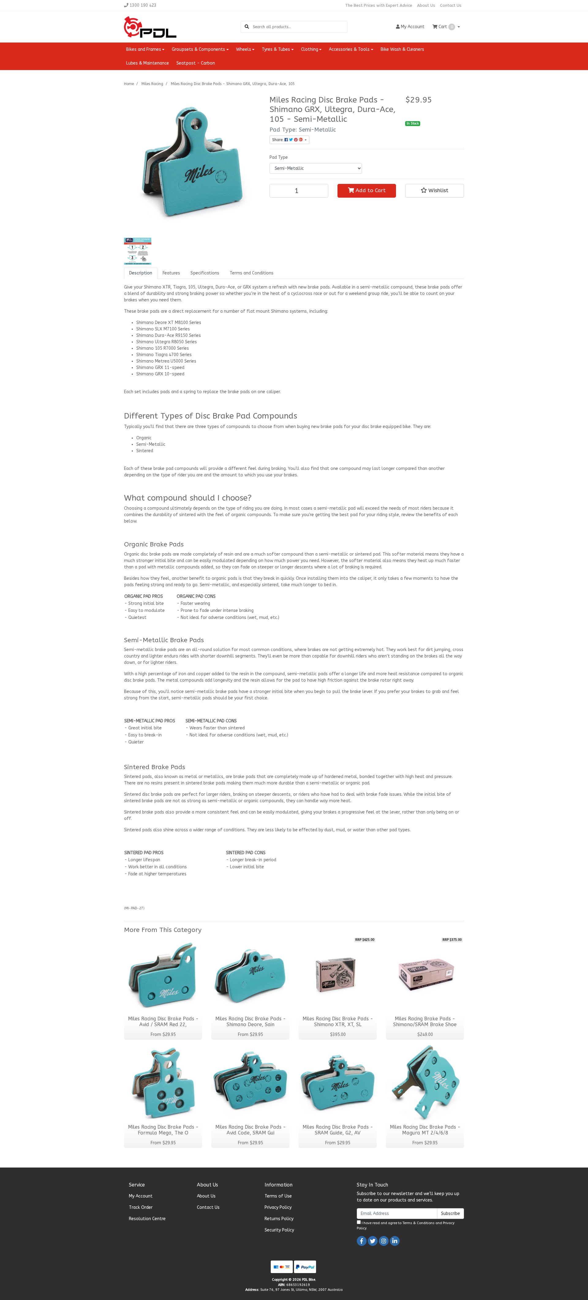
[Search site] (247, 26)
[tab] (140, 273)
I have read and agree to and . (405, 1225)
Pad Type (279, 157)
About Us (426, 5)
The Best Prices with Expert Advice (378, 5)
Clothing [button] (309, 49)
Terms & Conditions (418, 1223)
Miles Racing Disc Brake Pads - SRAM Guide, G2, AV (338, 1130)
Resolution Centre (147, 1218)
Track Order (141, 1207)
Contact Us (451, 5)
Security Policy (279, 1230)
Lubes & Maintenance (147, 63)
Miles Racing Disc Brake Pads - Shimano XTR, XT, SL (338, 1021)
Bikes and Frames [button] (143, 49)
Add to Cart (370, 190)
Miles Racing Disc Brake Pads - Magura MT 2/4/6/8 (425, 1130)
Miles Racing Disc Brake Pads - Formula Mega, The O (163, 1130)
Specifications (204, 273)
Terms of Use (278, 1196)
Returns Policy (279, 1218)
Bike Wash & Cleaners (402, 49)
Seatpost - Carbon (195, 63)
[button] (434, 190)
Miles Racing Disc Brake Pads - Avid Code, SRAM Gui (250, 1130)
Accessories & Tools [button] (349, 49)
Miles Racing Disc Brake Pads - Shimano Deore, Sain (250, 1021)
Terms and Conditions (251, 273)
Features (171, 273)
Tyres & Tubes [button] (276, 49)
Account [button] (412, 26)
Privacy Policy (278, 1207)
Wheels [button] (243, 49)
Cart (445, 26)
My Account (141, 1196)
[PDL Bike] (150, 26)
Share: (278, 140)
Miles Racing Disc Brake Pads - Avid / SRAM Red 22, (163, 1021)
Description (140, 273)
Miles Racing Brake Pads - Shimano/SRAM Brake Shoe (425, 1021)
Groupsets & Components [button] (198, 49)
